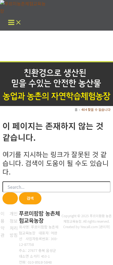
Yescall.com (89, 226)
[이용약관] (2, 224)
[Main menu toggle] (15, 23)
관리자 (104, 226)
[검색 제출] (10, 198)
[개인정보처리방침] (13, 224)
